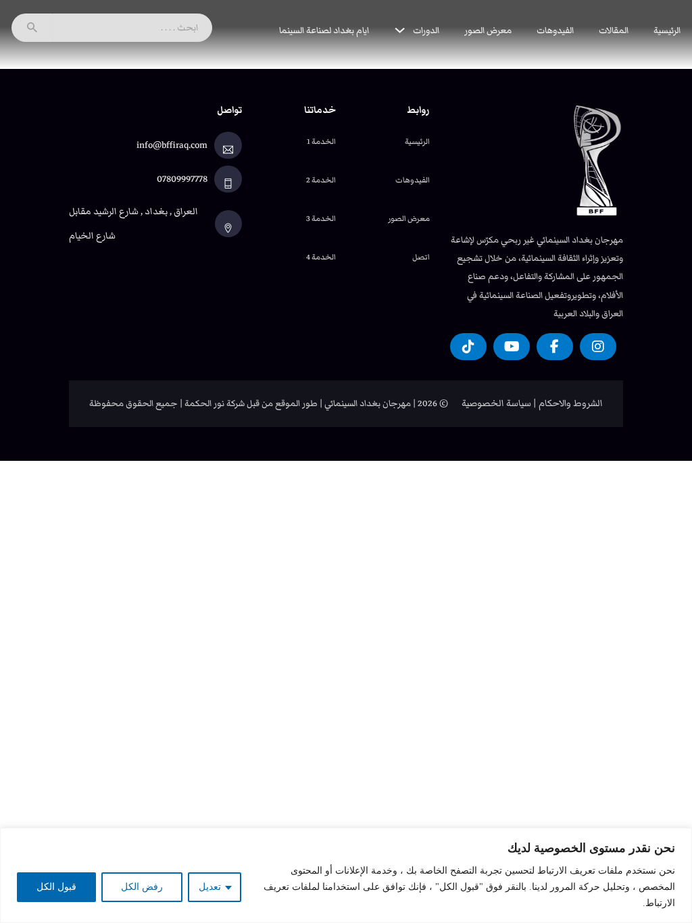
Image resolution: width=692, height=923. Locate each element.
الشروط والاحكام (571, 403)
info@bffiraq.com (172, 145)
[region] (346, 875)
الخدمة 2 (321, 180)
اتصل (421, 257)
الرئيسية (667, 30)
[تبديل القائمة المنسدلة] (399, 30)
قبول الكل (56, 887)
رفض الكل (142, 887)
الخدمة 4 (321, 257)
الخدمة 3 (321, 218)
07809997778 (182, 179)
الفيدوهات (555, 30)
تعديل (210, 887)
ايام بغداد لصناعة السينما (324, 30)
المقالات (613, 30)
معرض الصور (488, 30)
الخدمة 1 (321, 141)
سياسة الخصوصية (496, 403)
